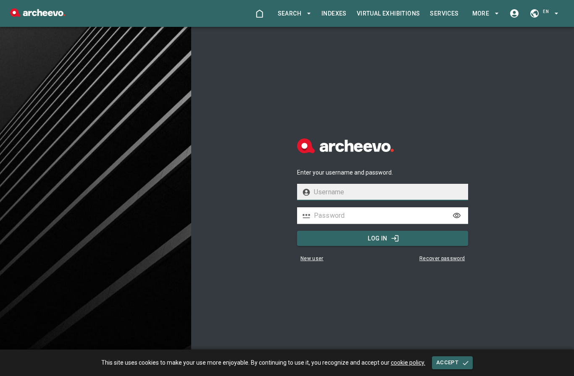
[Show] (456, 215)
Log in (377, 238)
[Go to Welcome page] (259, 13)
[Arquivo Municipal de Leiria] (37, 14)
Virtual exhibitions (388, 13)
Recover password (442, 258)
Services (444, 13)
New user (312, 258)
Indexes (334, 13)
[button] (293, 13)
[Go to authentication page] (514, 13)
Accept (447, 362)
